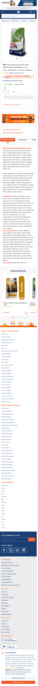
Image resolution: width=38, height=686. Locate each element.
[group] (18, 42)
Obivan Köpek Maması (7, 461)
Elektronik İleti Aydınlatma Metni (10, 585)
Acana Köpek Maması (7, 467)
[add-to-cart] (26, 312)
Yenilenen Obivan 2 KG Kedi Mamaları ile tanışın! (18, 8)
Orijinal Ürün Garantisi (7, 597)
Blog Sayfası (5, 611)
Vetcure (3, 519)
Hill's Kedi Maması (6, 390)
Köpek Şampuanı (5, 447)
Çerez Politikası (5, 568)
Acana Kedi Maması (6, 387)
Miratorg (3, 502)
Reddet (7, 670)
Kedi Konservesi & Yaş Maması (9, 351)
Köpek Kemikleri (5, 428)
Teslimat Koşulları (6, 579)
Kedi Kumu (4, 348)
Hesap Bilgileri (5, 606)
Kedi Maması (24, 21)
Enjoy (2, 510)
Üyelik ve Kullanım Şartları (8, 574)
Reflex (3, 505)
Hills (2, 494)
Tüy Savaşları (5, 626)
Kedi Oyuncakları (5, 356)
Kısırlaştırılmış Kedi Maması (8, 339)
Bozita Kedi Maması (6, 393)
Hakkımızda (4, 600)
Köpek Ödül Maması (6, 431)
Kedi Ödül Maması (6, 353)
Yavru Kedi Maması (6, 337)
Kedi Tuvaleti (4, 345)
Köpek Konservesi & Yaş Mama (9, 425)
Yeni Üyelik (4, 594)
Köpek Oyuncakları (6, 436)
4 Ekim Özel (4, 621)
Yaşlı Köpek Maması (6, 416)
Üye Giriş (4, 591)
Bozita (3, 491)
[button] (16, 58)
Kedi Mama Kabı (5, 368)
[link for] (18, 3)
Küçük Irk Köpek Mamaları (8, 422)
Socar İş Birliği (5, 629)
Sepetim (3, 608)
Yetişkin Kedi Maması (6, 342)
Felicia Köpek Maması (7, 453)
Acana (3, 508)
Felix (2, 522)
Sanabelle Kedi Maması (7, 376)
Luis (2, 516)
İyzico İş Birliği (5, 632)
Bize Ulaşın (4, 603)
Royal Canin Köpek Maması (8, 470)
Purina (3, 524)
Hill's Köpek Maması (6, 473)
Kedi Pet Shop (15, 21)
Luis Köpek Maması (6, 459)
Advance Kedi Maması (7, 379)
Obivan (3, 513)
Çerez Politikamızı (10, 667)
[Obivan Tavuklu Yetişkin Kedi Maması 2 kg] (15, 288)
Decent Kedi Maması (6, 370)
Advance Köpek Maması (7, 456)
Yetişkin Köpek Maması (7, 414)
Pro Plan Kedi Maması (7, 396)
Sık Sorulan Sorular (6, 562)
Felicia (3, 527)
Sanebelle (4, 496)
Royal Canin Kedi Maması (7, 399)
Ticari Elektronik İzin (7, 582)
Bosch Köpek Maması (7, 450)
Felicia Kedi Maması (6, 373)
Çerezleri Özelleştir (18, 678)
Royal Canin (4, 485)
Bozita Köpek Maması (7, 464)
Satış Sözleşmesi (6, 576)
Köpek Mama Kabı (6, 439)
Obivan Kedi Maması (6, 382)
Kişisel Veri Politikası (7, 571)
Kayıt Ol (31, 539)
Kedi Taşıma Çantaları (7, 365)
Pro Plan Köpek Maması (7, 476)
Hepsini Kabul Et (18, 682)
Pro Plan (3, 488)
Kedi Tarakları (4, 362)
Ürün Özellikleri (8, 139)
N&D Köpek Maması (6, 478)
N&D (4, 65)
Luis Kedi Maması (6, 384)
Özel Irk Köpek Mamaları (7, 419)
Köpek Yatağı (4, 445)
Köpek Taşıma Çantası (7, 433)
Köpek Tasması (5, 442)
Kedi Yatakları (4, 359)
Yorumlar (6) (22, 139)
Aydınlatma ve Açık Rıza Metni (10, 565)
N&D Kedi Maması (6, 401)
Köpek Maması (5, 408)
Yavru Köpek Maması (6, 411)
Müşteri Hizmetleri (6, 614)
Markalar (3, 624)
